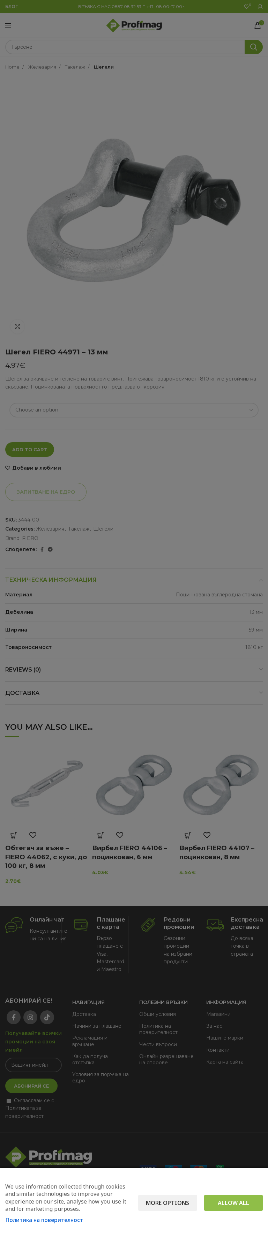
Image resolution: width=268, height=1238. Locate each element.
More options (167, 1203)
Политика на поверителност (44, 1220)
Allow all (233, 1203)
